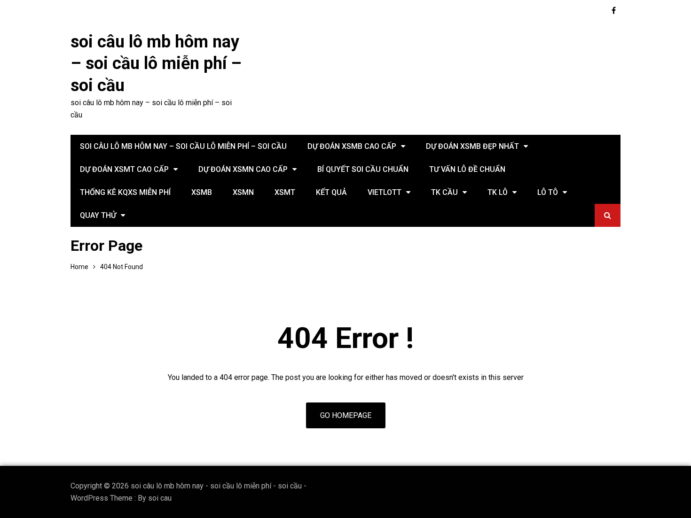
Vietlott (384, 192)
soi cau (160, 498)
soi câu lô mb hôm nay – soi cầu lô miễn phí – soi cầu (156, 64)
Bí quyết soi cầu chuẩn (362, 169)
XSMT (285, 192)
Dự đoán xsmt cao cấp (124, 169)
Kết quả (331, 192)
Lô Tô (547, 192)
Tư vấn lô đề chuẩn (467, 169)
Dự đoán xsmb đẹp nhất (472, 146)
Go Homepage (345, 415)
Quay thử (98, 215)
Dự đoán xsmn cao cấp (243, 169)
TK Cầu (444, 192)
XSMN (243, 192)
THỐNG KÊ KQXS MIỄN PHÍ (125, 192)
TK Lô (497, 192)
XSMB (201, 192)
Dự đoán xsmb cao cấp (351, 146)
